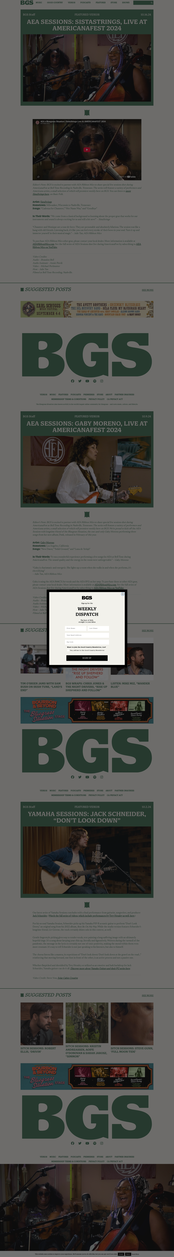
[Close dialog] (122, 594)
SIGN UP (87, 658)
